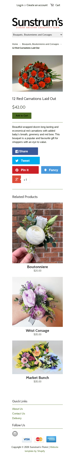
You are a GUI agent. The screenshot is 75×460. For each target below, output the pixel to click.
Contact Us (18, 413)
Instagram (15, 433)
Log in (20, 5)
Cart (57, 5)
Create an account (37, 5)
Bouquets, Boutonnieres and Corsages (40, 44)
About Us (17, 408)
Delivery (17, 418)
